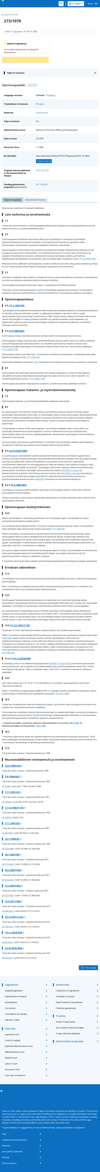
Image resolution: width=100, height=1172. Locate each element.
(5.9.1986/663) (17, 330)
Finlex (7, 31)
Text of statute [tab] (12, 199)
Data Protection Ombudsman (69, 1002)
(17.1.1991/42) (33, 357)
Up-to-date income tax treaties (70, 1027)
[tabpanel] (50, 583)
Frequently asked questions (14, 1139)
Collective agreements (66, 1008)
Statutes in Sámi (12, 1020)
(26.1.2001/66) (8, 652)
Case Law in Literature (15, 1075)
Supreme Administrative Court (19, 1046)
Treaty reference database (68, 1033)
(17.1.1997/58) (17, 305)
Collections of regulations (67, 990)
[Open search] (61, 3)
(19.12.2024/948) (21, 658)
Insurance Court (12, 1069)
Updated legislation (14, 990)
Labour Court (11, 1063)
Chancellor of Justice (65, 996)
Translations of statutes (16, 1014)
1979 (28, 31)
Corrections (10, 1008)
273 (35, 31)
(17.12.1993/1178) (87, 258)
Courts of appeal (12, 1040)
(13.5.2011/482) (62, 693)
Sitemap (5, 1157)
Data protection (9, 1163)
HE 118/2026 (41, 184)
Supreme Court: (12, 1034)
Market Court (11, 1057)
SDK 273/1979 (42, 170)
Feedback (6, 1145)
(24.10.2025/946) (18, 450)
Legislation (11, 14)
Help (4, 1134)
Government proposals (69, 1041)
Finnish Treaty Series (65, 1021)
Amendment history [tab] (35, 199)
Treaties (61, 1016)
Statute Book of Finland (15, 996)
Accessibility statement (12, 1151)
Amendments (11, 1002)
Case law (10, 1028)
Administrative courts (14, 1052)
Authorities (62, 984)
